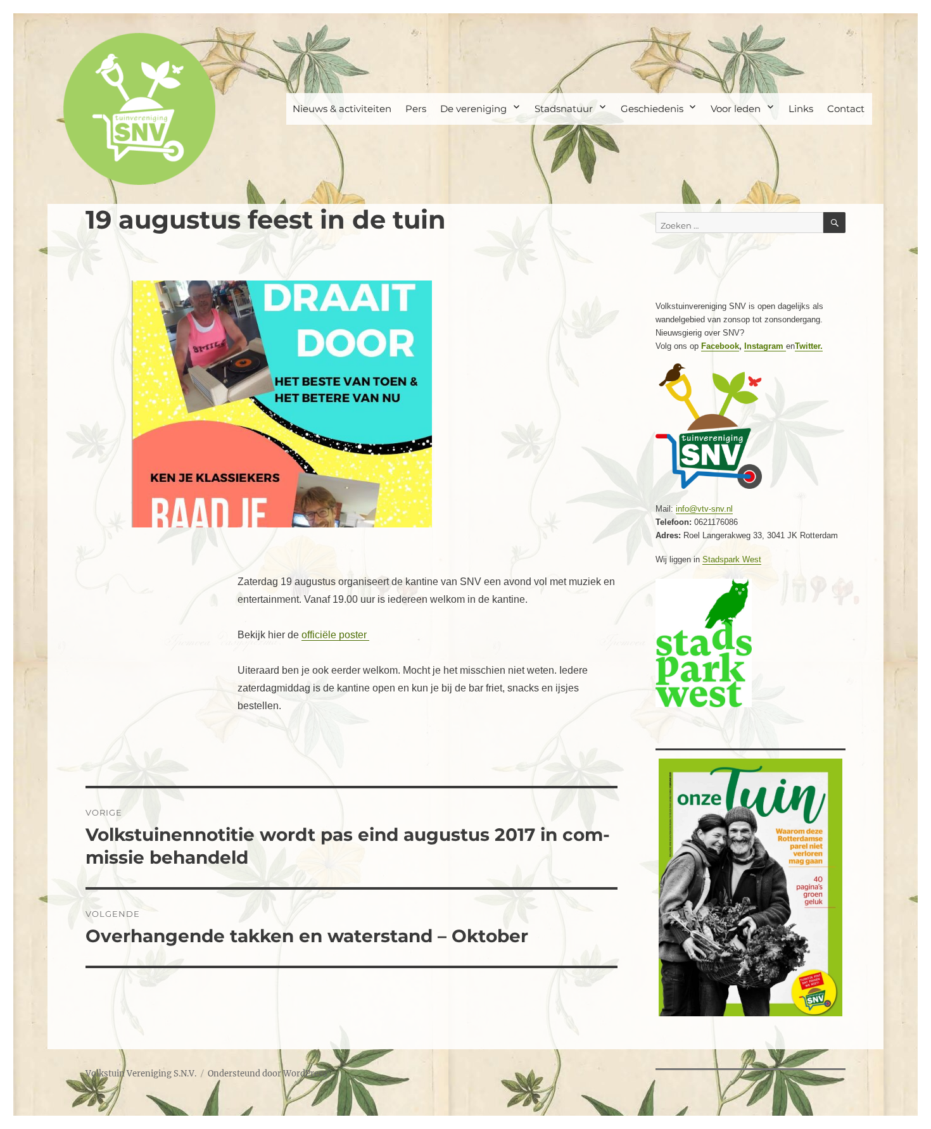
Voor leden (736, 109)
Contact (845, 109)
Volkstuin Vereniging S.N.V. (141, 1073)
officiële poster (335, 634)
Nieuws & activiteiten (342, 109)
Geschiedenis (652, 109)
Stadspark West (731, 559)
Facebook (720, 346)
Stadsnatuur (564, 109)
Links (800, 109)
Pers (415, 109)
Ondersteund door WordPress (267, 1073)
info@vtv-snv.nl (704, 509)
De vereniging (473, 109)
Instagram (765, 346)
